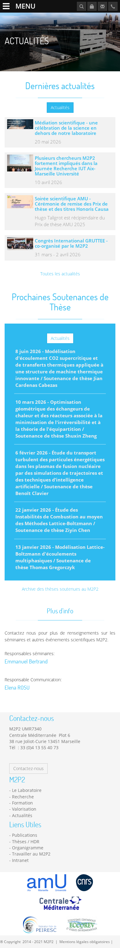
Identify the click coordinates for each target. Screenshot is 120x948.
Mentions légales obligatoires (84, 941)
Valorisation (24, 809)
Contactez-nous (28, 768)
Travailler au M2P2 (31, 854)
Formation (22, 803)
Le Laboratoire (27, 790)
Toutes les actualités (60, 274)
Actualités (60, 107)
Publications (24, 835)
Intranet (20, 860)
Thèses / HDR (25, 841)
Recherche (23, 797)
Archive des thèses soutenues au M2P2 (60, 589)
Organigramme (27, 848)
